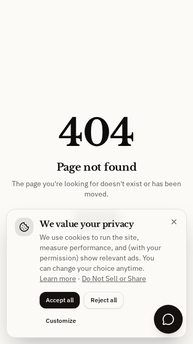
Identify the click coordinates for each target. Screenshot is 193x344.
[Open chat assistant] (168, 319)
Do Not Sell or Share (114, 278)
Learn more (58, 278)
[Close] (174, 222)
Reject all (104, 300)
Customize (61, 320)
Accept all (60, 300)
